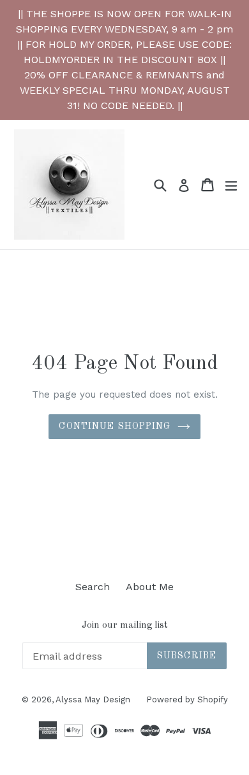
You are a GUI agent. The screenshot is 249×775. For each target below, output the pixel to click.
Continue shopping (114, 426)
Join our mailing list (125, 625)
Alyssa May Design (93, 699)
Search (92, 587)
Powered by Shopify (187, 699)
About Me (150, 587)
